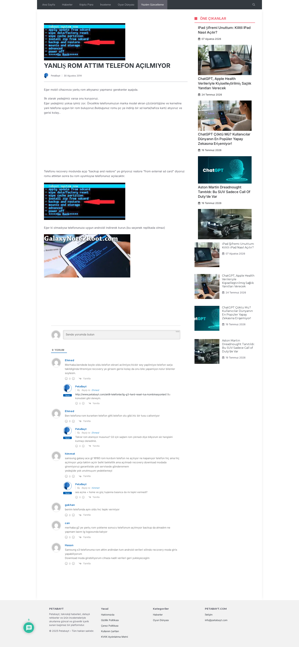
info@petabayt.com (216, 620)
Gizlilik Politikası (110, 620)
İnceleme (105, 4)
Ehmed (95, 390)
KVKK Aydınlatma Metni (114, 636)
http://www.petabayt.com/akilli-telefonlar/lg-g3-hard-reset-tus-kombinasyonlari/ (121, 394)
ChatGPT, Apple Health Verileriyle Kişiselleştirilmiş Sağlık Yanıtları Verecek (224, 83)
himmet (95, 487)
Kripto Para (86, 4)
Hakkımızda (107, 614)
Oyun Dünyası (126, 4)
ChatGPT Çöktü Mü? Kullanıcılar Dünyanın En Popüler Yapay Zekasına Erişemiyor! (224, 139)
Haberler (67, 4)
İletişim (208, 614)
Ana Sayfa (48, 4)
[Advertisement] (116, 143)
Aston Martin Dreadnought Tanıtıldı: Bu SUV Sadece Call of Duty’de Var (224, 192)
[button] (254, 4)
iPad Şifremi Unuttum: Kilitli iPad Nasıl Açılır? (238, 245)
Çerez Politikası (109, 625)
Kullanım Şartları (110, 631)
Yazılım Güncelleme (152, 4)
